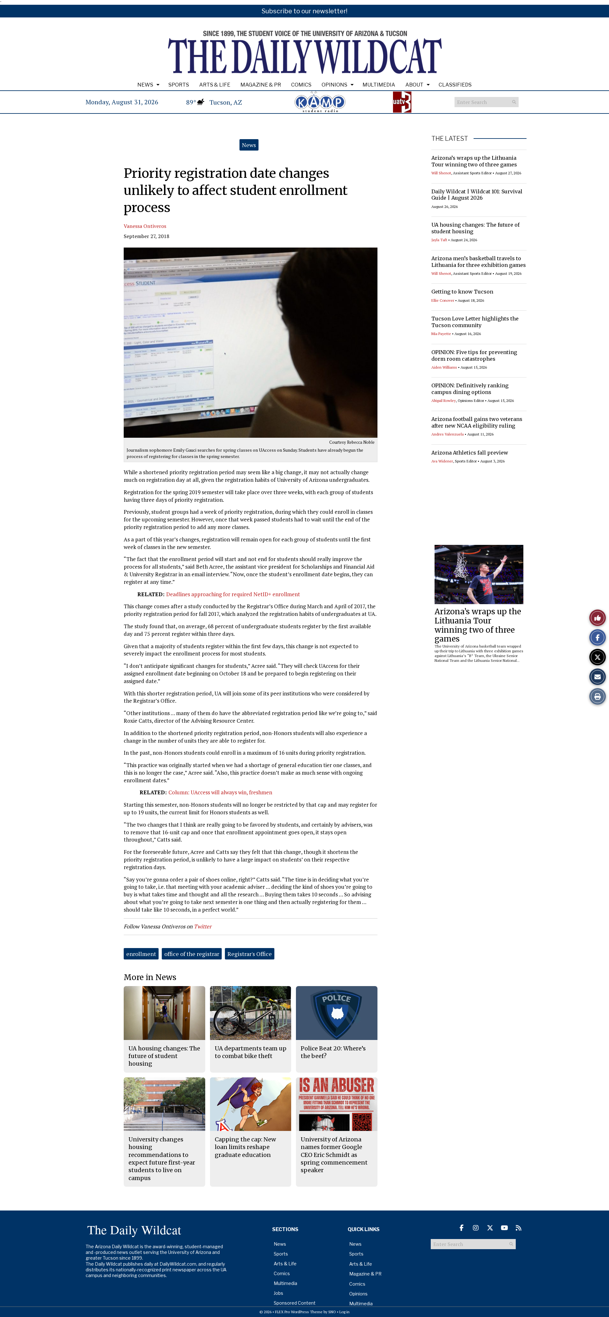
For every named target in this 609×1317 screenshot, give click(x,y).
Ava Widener (442, 461)
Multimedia (379, 85)
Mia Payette (441, 333)
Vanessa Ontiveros (145, 226)
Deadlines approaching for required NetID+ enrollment (233, 594)
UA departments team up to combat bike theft (250, 1052)
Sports (178, 85)
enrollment (141, 954)
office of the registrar (191, 954)
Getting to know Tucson (462, 291)
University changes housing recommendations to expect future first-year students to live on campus (161, 1158)
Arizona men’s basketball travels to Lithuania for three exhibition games (478, 261)
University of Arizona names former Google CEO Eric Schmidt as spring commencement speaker (334, 1155)
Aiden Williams (444, 367)
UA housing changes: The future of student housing (164, 1056)
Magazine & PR (260, 85)
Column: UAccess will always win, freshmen (220, 792)
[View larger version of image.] (250, 343)
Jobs (278, 1293)
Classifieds (455, 85)
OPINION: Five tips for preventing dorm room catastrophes (474, 355)
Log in (344, 1311)
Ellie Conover (442, 300)
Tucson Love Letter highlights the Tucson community (475, 321)
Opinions (334, 85)
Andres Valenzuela (447, 434)
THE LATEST (449, 138)
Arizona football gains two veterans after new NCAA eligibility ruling (476, 422)
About (414, 85)
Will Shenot (441, 173)
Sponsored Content (295, 1303)
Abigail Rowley (443, 400)
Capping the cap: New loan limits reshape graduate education (245, 1147)
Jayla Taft (439, 239)
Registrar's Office (249, 954)
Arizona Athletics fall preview (469, 452)
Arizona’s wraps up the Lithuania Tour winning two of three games (474, 161)
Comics (301, 85)
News (145, 85)
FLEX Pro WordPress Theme (299, 1311)
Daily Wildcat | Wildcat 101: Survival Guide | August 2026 (476, 194)
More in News (150, 977)
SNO (332, 1311)
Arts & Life (214, 85)
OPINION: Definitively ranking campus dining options (469, 388)
